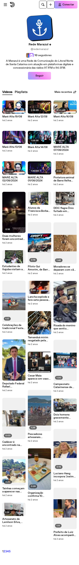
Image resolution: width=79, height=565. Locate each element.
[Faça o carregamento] (50, 4)
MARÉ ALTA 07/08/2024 (61, 148)
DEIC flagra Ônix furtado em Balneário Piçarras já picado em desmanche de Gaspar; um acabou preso (65, 210)
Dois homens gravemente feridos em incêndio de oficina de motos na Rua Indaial (63, 416)
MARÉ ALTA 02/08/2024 (10, 179)
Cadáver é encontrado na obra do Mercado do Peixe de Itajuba (14, 443)
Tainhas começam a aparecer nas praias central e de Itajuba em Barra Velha (13, 490)
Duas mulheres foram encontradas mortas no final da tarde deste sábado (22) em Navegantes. (14, 237)
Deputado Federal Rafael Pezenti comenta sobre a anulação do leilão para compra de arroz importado (13, 385)
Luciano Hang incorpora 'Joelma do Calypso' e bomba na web (64, 475)
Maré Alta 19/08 (12, 116)
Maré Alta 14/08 (38, 147)
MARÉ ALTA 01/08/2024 (35, 179)
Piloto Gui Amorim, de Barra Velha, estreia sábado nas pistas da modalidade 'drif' (38, 268)
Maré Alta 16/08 (63, 116)
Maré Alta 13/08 (12, 147)
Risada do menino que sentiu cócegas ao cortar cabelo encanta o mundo (64, 327)
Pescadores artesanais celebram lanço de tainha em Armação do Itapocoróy (39, 436)
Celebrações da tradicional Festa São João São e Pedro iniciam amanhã (12, 327)
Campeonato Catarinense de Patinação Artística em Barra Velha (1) (64, 386)
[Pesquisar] (43, 4)
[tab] (7, 92)
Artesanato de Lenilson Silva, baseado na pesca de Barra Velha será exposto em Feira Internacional (14, 521)
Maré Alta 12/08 (37, 116)
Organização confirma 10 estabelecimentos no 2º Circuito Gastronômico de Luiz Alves (39, 494)
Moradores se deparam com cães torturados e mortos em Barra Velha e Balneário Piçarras (65, 268)
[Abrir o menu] (5, 4)
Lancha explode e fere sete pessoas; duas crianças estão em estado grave (39, 298)
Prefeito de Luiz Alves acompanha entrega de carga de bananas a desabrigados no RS (64, 534)
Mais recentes (63, 92)
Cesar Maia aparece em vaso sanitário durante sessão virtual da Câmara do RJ (38, 377)
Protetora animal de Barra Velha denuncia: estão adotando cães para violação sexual (63, 179)
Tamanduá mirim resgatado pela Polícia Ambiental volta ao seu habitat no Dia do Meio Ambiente (39, 339)
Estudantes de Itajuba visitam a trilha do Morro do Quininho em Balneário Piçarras (13, 268)
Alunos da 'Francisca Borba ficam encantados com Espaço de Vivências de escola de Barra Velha (39, 209)
